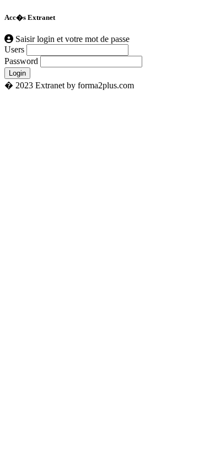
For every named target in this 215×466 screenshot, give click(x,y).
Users (14, 49)
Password (21, 61)
